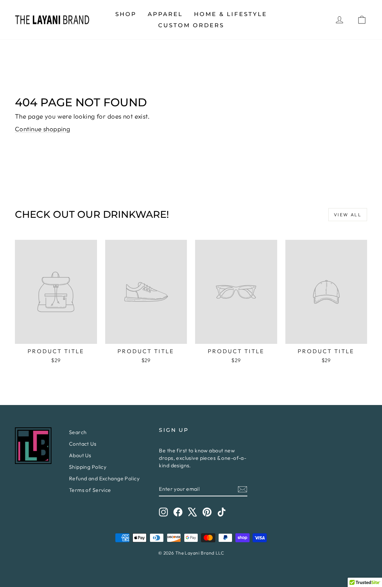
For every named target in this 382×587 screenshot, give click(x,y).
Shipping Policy (87, 467)
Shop (126, 14)
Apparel (165, 14)
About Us (80, 455)
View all (347, 214)
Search (78, 432)
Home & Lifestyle (230, 14)
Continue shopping (42, 129)
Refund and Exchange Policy (104, 478)
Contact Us (82, 443)
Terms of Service (90, 490)
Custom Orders (191, 25)
